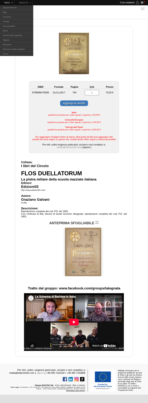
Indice (7, 2)
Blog (5, 12)
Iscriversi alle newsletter (12, 35)
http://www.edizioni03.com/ (33, 190)
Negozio (6, 40)
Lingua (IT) (23, 2)
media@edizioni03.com (69, 147)
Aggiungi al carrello (74, 103)
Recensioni (7, 44)
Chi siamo (7, 17)
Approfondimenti (9, 7)
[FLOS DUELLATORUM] (97, 222)
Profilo (24, 203)
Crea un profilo (9, 26)
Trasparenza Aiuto (125, 390)
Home (5, 30)
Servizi (5, 54)
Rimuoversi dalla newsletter (14, 49)
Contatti (6, 21)
